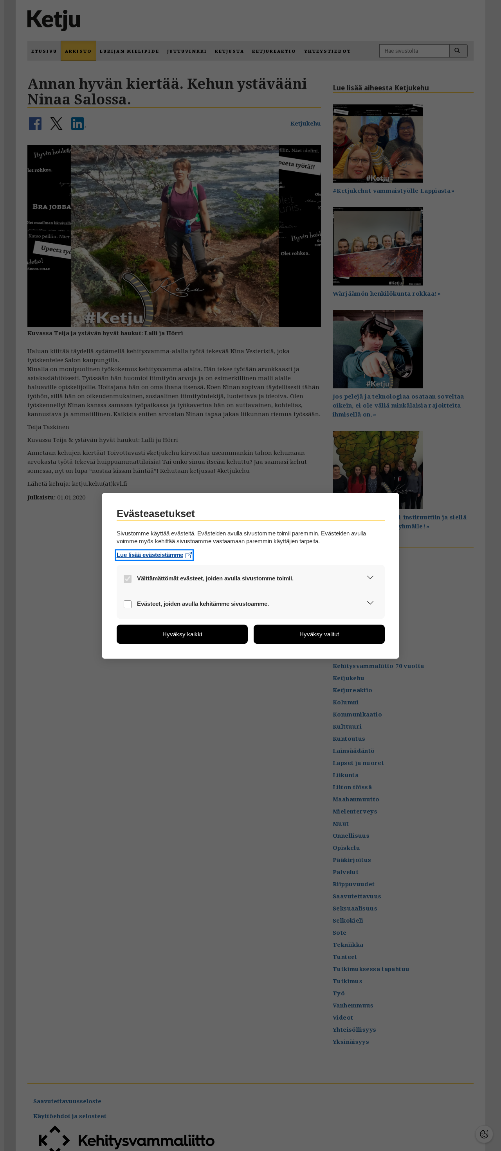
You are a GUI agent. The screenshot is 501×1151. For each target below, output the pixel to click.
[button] (370, 579)
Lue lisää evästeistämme (150, 554)
